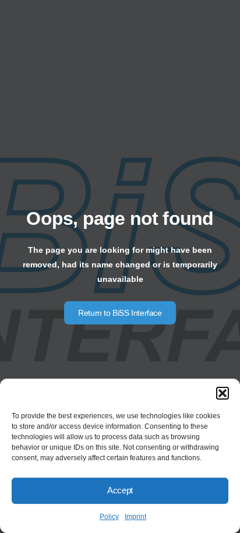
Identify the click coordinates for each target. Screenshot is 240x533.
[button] (222, 393)
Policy (109, 517)
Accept (120, 490)
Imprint (135, 517)
